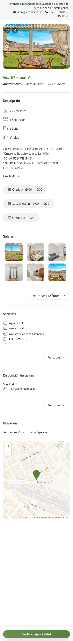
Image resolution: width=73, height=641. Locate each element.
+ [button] (8, 446)
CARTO (65, 517)
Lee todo (9, 176)
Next (69, 47)
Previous (10, 47)
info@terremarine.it (29, 12)
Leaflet (25, 517)
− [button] (8, 451)
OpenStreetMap (39, 517)
